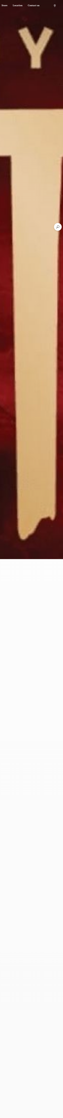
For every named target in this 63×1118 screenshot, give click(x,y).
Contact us (33, 5)
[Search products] (58, 227)
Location (17, 5)
